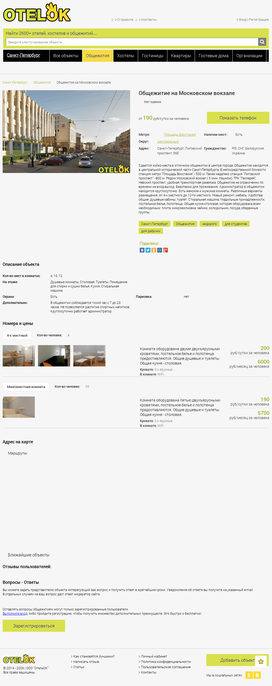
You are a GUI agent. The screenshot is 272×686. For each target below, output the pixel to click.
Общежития (42, 82)
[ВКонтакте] (142, 250)
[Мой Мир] (159, 250)
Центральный (168, 141)
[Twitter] (148, 250)
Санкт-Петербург (15, 82)
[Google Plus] (165, 250)
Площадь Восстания (180, 134)
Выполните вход (15, 613)
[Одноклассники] (153, 250)
